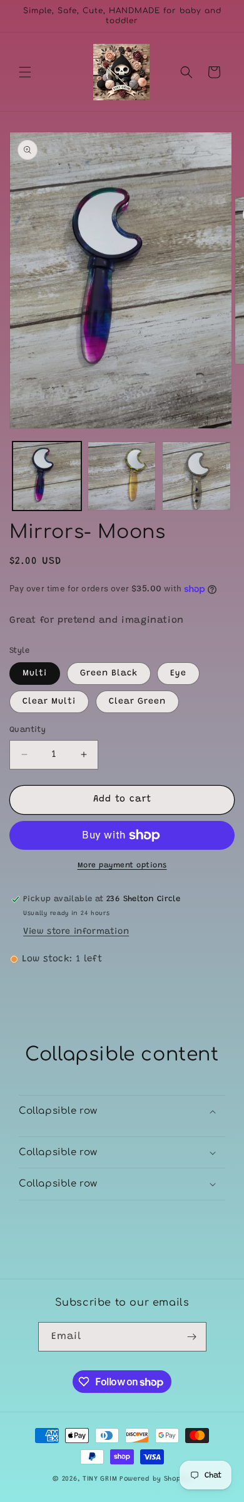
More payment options (122, 865)
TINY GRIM (100, 1479)
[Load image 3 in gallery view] (122, 476)
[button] (25, 72)
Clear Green (137, 701)
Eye (178, 673)
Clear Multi (49, 701)
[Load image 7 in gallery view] (196, 476)
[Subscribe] (192, 1336)
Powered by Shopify (155, 1479)
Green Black (109, 673)
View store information (76, 932)
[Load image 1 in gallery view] (47, 476)
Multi (35, 673)
